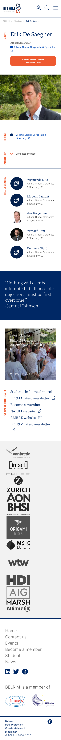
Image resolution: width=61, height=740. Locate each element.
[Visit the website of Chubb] (18, 474)
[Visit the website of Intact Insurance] (18, 465)
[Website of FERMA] (43, 705)
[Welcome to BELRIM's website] (12, 8)
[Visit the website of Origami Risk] (18, 527)
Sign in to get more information (33, 61)
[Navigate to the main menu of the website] (55, 8)
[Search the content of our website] (47, 8)
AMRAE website (23, 418)
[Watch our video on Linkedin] (7, 673)
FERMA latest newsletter (30, 398)
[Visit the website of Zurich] (18, 484)
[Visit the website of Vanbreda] (18, 452)
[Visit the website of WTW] (18, 562)
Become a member (25, 405)
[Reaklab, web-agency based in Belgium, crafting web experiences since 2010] (50, 726)
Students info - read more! (31, 392)
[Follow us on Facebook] (25, 673)
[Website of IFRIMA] (16, 705)
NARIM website (23, 411)
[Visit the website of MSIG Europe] (18, 545)
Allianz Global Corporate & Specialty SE (31, 136)
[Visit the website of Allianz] (18, 609)
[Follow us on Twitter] (16, 673)
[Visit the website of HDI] (18, 580)
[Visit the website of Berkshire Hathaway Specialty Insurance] (18, 509)
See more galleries (26, 373)
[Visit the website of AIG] (18, 592)
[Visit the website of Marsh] (18, 602)
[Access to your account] (39, 8)
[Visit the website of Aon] (18, 497)
